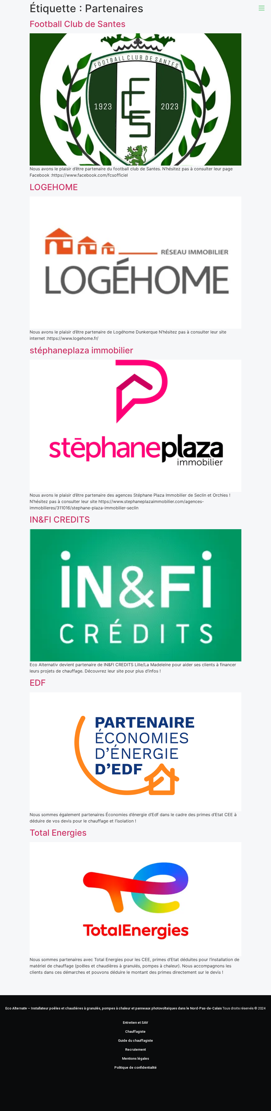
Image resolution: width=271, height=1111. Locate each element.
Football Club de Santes (77, 24)
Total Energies (58, 832)
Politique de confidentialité (135, 1067)
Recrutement (135, 1049)
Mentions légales (135, 1058)
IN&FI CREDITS (60, 519)
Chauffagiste (135, 1032)
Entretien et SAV (135, 1023)
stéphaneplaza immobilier (81, 350)
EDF (38, 683)
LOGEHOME (54, 187)
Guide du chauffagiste (135, 1041)
